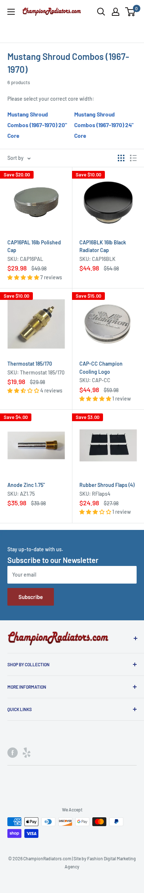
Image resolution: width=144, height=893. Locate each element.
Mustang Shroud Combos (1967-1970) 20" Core (37, 125)
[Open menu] (11, 12)
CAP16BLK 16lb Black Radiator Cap (102, 246)
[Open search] (101, 12)
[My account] (115, 12)
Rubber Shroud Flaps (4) (106, 485)
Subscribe (30, 596)
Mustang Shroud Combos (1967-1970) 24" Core (104, 125)
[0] (130, 11)
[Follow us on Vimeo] (26, 752)
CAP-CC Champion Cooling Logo (101, 368)
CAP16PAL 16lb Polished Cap (34, 246)
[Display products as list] (133, 158)
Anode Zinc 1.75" (26, 485)
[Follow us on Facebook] (12, 752)
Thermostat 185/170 (29, 364)
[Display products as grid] (121, 158)
